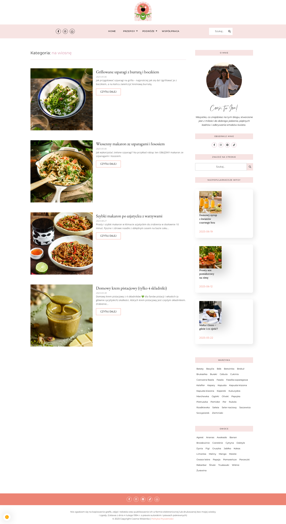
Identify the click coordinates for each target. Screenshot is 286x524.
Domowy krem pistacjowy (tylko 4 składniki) (131, 288)
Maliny (212, 454)
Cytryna (230, 443)
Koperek (221, 391)
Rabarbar (201, 465)
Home (112, 31)
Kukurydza (234, 391)
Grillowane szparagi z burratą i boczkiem (127, 72)
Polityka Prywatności (162, 518)
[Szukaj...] (229, 31)
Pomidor (215, 402)
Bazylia (210, 369)
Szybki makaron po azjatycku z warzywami (129, 216)
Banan (233, 437)
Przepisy (129, 31)
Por (224, 402)
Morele (233, 454)
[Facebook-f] (58, 31)
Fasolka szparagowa (237, 380)
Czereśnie (217, 443)
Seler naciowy (229, 407)
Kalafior (200, 385)
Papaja (216, 459)
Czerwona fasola (205, 380)
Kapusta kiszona (238, 385)
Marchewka (202, 396)
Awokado (222, 437)
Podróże (148, 31)
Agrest (199, 437)
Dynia (199, 448)
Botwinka (229, 369)
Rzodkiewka (203, 407)
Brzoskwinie (203, 443)
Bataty (200, 369)
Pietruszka (202, 402)
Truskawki (223, 465)
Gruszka (216, 448)
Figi (208, 448)
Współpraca (170, 31)
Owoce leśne (203, 459)
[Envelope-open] (72, 31)
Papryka (235, 396)
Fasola (220, 380)
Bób (219, 369)
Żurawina (201, 470)
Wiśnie (235, 465)
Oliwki (225, 396)
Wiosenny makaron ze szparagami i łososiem (130, 144)
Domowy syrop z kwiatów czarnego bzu (208, 219)
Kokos (237, 448)
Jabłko (227, 448)
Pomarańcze (230, 459)
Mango (222, 454)
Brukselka (201, 374)
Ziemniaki (217, 413)
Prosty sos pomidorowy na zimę (206, 274)
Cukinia (234, 374)
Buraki (213, 374)
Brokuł (240, 369)
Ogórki (215, 396)
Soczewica (245, 407)
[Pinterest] (227, 145)
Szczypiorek (202, 413)
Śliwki (212, 465)
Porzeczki (244, 459)
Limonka (201, 454)
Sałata (215, 407)
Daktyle (241, 443)
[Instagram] (65, 31)
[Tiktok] (234, 145)
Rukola (233, 402)
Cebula (224, 374)
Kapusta (222, 385)
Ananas (210, 437)
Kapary (211, 385)
